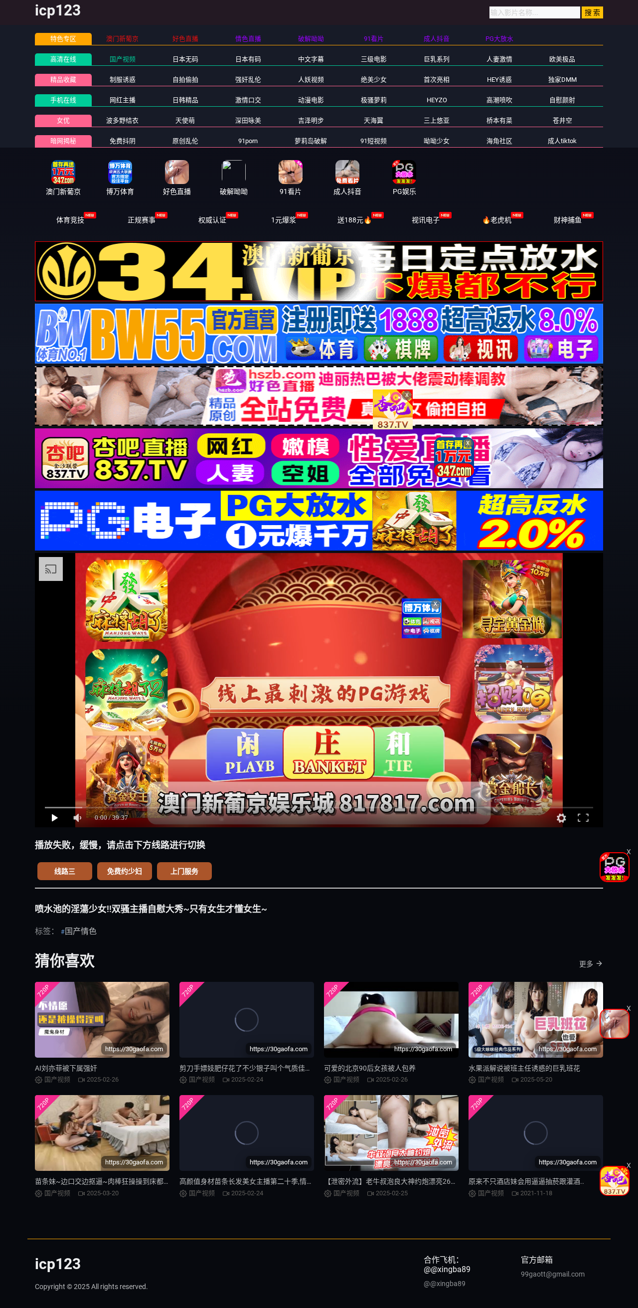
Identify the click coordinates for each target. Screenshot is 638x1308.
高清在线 (63, 59)
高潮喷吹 (499, 100)
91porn (248, 141)
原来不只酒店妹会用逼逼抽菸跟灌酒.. (526, 1181)
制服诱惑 (123, 79)
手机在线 (63, 100)
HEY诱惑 (499, 79)
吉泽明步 (311, 120)
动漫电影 (311, 100)
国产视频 (123, 59)
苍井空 (562, 120)
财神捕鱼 (568, 220)
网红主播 (123, 100)
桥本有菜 (499, 120)
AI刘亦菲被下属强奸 (66, 1068)
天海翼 (373, 120)
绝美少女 (374, 79)
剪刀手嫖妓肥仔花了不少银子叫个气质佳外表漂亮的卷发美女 (273, 1068)
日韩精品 (185, 100)
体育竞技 (70, 220)
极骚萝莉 (374, 100)
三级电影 (374, 59)
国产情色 (81, 931)
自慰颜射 (562, 100)
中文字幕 (311, 59)
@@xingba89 (445, 1284)
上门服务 (184, 871)
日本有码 (248, 59)
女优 (63, 120)
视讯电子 (426, 220)
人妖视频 (311, 79)
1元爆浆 (283, 220)
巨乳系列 (437, 59)
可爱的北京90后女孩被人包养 (370, 1068)
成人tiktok (562, 141)
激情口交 (248, 100)
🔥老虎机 (496, 220)
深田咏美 (248, 120)
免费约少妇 (124, 871)
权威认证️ (212, 220)
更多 (586, 964)
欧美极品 (562, 59)
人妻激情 (499, 59)
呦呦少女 (437, 141)
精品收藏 (63, 79)
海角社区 (499, 141)
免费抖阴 (123, 141)
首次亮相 (437, 79)
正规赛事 (142, 220)
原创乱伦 (185, 141)
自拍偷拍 (185, 79)
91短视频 (373, 141)
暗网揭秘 (63, 141)
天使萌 (185, 120)
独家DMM (562, 79)
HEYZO (437, 100)
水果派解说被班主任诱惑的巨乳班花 (524, 1068)
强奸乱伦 (248, 79)
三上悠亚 (437, 120)
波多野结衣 (122, 120)
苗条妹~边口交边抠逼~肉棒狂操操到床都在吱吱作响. (117, 1181)
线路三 (64, 871)
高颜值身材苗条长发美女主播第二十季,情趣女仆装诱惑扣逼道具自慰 (284, 1181)
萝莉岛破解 (311, 141)
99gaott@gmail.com (553, 1274)
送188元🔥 (354, 220)
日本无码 (185, 59)
